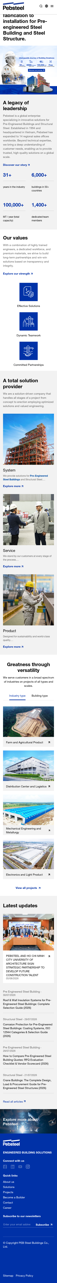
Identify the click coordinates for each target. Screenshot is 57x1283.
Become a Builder (14, 1197)
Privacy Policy (24, 1275)
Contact (8, 1202)
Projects (8, 1191)
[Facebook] (5, 1167)
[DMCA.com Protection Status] (26, 1259)
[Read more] (28, 70)
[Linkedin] (13, 1167)
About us (8, 1181)
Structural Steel (12, 1018)
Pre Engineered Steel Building (21, 991)
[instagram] (28, 1167)
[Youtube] (20, 1166)
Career (7, 1207)
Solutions (8, 1186)
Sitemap (8, 1275)
